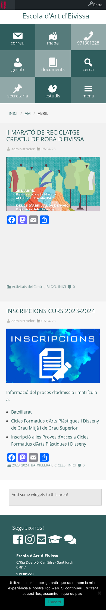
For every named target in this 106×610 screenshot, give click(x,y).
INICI (62, 286)
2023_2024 (20, 465)
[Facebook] (18, 539)
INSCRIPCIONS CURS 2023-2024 (50, 311)
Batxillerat (21, 412)
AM (28, 113)
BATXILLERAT (41, 465)
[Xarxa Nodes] (70, 539)
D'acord (54, 602)
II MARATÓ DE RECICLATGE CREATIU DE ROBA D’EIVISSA (45, 135)
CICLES (60, 465)
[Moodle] (55, 539)
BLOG (51, 286)
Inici (13, 113)
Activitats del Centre (28, 286)
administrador (23, 149)
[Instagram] (30, 539)
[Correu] (41, 539)
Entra (97, 4)
